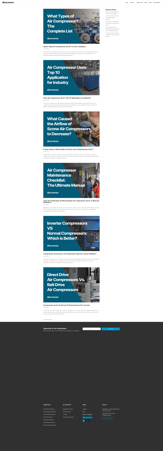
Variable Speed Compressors (49, 411)
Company (85, 409)
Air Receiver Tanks (67, 411)
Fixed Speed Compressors (49, 409)
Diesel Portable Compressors (49, 425)
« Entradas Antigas (47, 319)
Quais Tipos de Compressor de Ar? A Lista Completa (64, 46)
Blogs (84, 411)
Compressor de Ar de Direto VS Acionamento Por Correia (66, 305)
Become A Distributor (87, 414)
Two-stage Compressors (48, 419)
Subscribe (110, 329)
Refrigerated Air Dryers (68, 409)
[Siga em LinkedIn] (84, 421)
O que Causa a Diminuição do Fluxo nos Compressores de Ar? (68, 149)
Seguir (87, 420)
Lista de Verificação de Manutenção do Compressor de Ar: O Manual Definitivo (71, 201)
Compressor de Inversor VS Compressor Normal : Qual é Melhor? (69, 254)
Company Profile (88, 417)
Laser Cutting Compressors (49, 422)
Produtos (132, 2)
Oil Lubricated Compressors (49, 414)
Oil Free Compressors (48, 417)
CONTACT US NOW (107, 418)
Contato (150, 2)
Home (126, 2)
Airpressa (47, 48)
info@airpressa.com (106, 415)
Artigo (145, 2)
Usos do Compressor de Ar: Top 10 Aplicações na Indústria (67, 98)
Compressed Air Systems (68, 417)
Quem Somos (140, 2)
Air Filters (65, 414)
